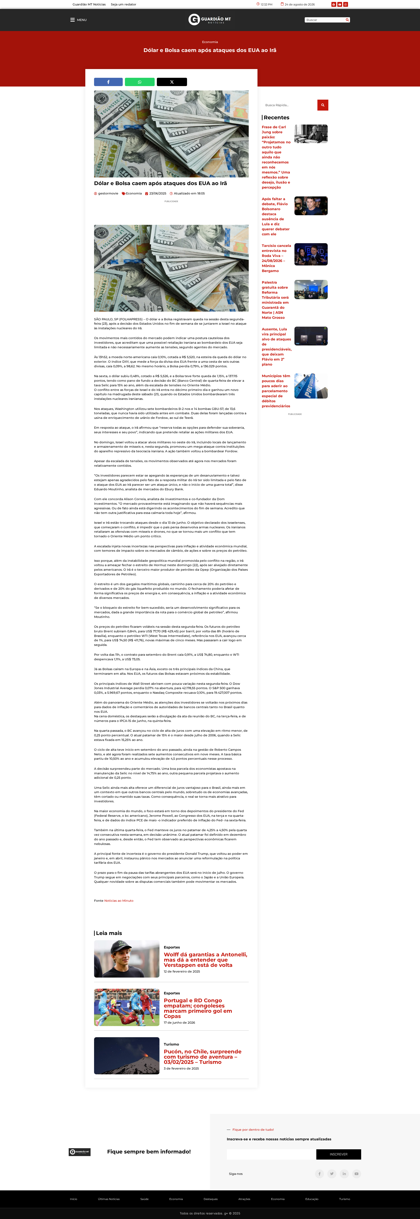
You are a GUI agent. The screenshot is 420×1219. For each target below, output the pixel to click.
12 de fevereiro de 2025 (182, 971)
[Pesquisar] (347, 20)
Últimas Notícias (109, 1199)
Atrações (244, 1199)
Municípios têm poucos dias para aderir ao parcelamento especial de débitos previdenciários (276, 391)
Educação (311, 1199)
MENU (82, 20)
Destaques (211, 1199)
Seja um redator (123, 4)
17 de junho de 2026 (179, 1023)
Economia (210, 42)
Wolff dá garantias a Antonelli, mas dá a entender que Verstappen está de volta (205, 959)
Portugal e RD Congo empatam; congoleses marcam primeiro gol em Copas (198, 1008)
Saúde (144, 1199)
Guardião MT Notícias (89, 4)
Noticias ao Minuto (118, 901)
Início (73, 1199)
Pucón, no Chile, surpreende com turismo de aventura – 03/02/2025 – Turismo (203, 1056)
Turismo (344, 1199)
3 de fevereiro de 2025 (181, 1068)
